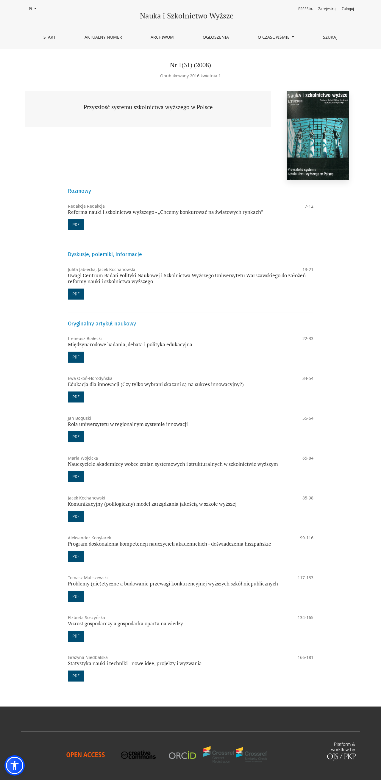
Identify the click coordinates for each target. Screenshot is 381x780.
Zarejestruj (327, 8)
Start (49, 37)
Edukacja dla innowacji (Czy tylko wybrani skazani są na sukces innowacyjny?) (156, 384)
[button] (14, 765)
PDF (75, 224)
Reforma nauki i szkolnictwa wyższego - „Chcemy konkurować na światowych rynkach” (165, 212)
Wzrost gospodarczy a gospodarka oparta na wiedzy (125, 623)
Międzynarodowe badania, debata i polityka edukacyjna (130, 344)
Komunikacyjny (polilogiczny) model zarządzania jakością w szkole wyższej (152, 503)
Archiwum (162, 37)
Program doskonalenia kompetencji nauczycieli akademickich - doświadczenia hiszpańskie (169, 543)
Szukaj (330, 37)
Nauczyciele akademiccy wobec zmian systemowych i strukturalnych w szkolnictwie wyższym (173, 464)
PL (34, 9)
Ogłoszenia (216, 37)
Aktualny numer (103, 37)
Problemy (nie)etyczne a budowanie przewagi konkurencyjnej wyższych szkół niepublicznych (173, 583)
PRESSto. (305, 8)
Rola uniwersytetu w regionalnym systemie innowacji (128, 424)
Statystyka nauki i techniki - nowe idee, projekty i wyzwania (135, 663)
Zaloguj (348, 8)
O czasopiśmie (274, 37)
